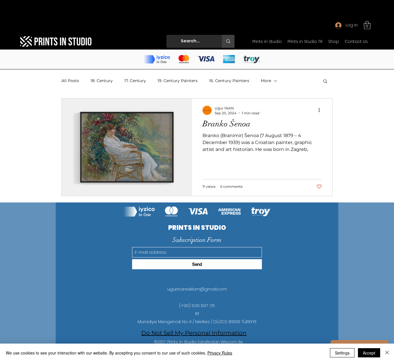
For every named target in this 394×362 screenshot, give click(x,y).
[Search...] (228, 41)
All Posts (70, 80)
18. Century (102, 80)
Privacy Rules (219, 353)
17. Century (135, 80)
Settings (342, 353)
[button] (367, 25)
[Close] (387, 352)
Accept (369, 353)
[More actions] (321, 110)
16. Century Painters (229, 80)
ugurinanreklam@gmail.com (197, 289)
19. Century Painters (177, 80)
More (266, 80)
